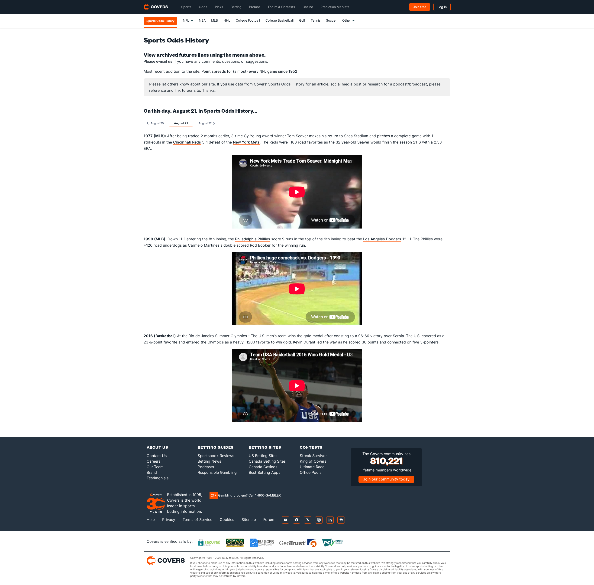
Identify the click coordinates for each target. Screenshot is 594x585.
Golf (302, 20)
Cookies (227, 519)
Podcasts (206, 466)
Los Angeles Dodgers (382, 239)
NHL (226, 20)
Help (151, 519)
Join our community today (386, 479)
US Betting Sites (263, 455)
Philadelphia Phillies (252, 239)
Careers (153, 461)
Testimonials (157, 478)
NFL (186, 20)
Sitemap (249, 519)
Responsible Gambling (217, 472)
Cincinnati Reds (187, 142)
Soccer (331, 20)
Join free (419, 7)
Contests (311, 447)
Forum (268, 519)
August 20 (156, 123)
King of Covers (313, 461)
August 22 (205, 123)
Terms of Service (197, 519)
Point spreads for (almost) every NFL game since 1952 (249, 71)
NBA (202, 20)
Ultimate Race (312, 466)
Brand (152, 472)
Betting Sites (265, 447)
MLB (214, 20)
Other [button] (346, 20)
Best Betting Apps (264, 472)
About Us (157, 447)
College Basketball (279, 20)
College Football (248, 20)
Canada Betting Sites (267, 461)
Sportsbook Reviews (216, 455)
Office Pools (310, 472)
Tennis (315, 20)
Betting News (209, 461)
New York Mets (246, 142)
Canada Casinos (263, 466)
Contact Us (157, 455)
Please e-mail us (158, 61)
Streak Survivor (313, 455)
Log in (442, 7)
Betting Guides (216, 447)
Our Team (155, 466)
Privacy (168, 519)
